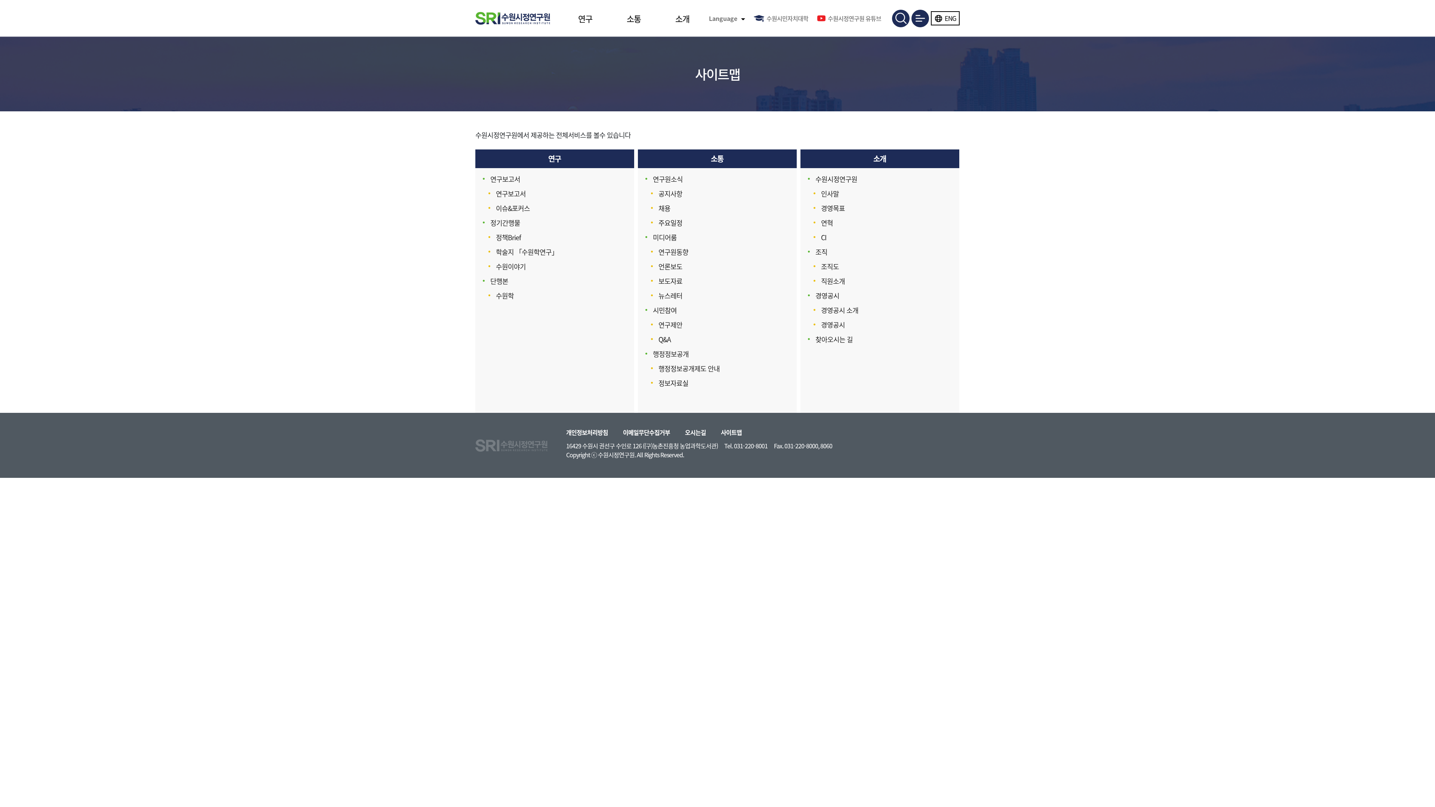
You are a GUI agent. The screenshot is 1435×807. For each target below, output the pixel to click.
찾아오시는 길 (834, 339)
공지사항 (670, 194)
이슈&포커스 (513, 208)
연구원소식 (668, 179)
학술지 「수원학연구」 (527, 252)
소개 (682, 18)
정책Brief (508, 237)
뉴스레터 (670, 296)
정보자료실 (673, 383)
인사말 (830, 194)
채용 (664, 208)
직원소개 (833, 281)
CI (823, 237)
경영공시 (827, 296)
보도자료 (670, 281)
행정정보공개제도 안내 (689, 369)
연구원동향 (673, 252)
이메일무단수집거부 (646, 432)
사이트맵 (731, 432)
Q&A (664, 339)
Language (723, 18)
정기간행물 (505, 223)
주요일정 (670, 223)
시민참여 (665, 310)
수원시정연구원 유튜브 (854, 18)
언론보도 (670, 267)
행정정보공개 (671, 354)
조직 (821, 252)
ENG (950, 18)
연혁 (827, 223)
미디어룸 (665, 237)
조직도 (830, 267)
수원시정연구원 (836, 179)
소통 (634, 18)
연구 (585, 18)
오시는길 (695, 432)
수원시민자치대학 (787, 18)
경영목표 (833, 208)
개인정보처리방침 (587, 432)
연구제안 (670, 325)
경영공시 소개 (839, 310)
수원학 (505, 296)
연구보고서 (505, 179)
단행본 (499, 281)
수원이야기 (511, 267)
